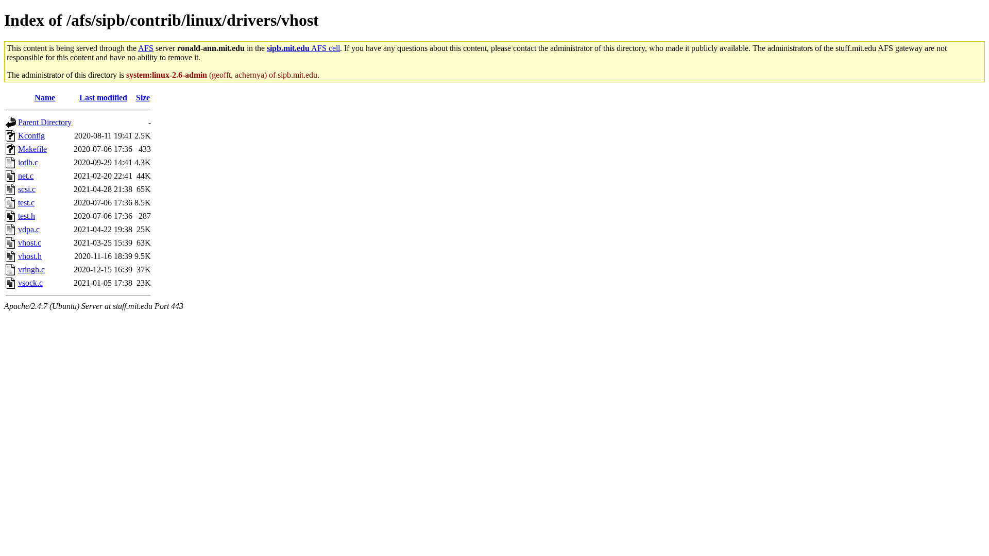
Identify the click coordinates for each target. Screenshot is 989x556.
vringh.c (31, 269)
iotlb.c (28, 162)
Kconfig (31, 135)
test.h (26, 216)
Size (143, 97)
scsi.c (27, 189)
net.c (25, 175)
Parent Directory (45, 122)
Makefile (32, 149)
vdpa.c (29, 229)
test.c (26, 202)
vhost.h (30, 256)
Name (45, 97)
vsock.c (30, 283)
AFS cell (303, 48)
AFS (146, 48)
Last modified (103, 97)
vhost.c (29, 242)
